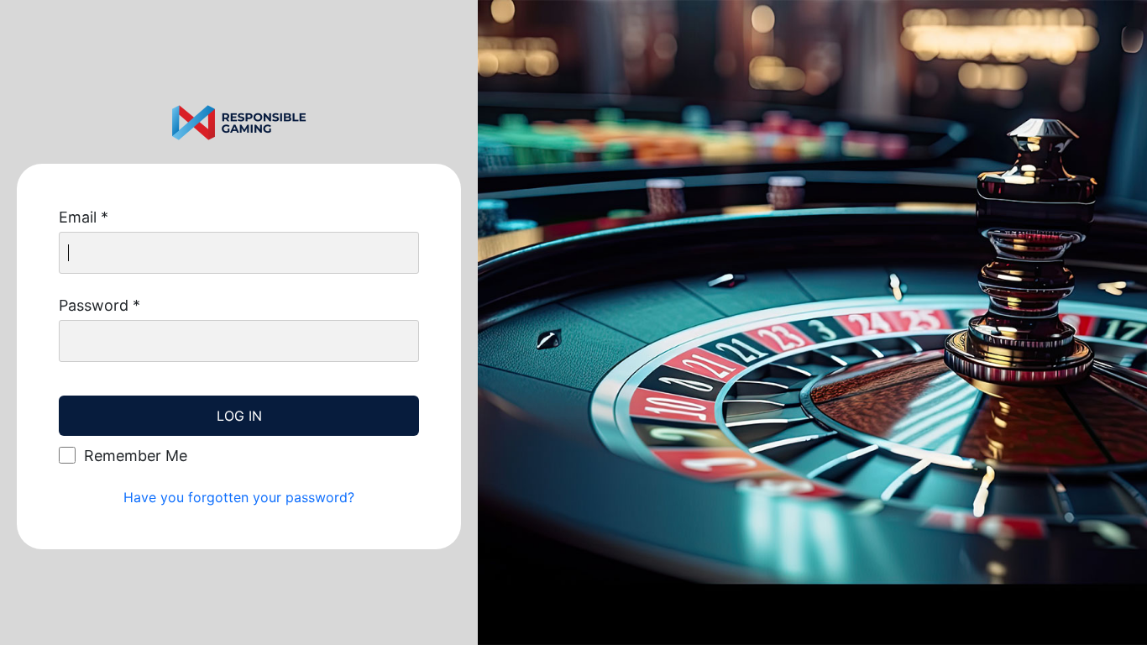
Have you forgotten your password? (238, 497)
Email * (83, 217)
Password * (99, 305)
